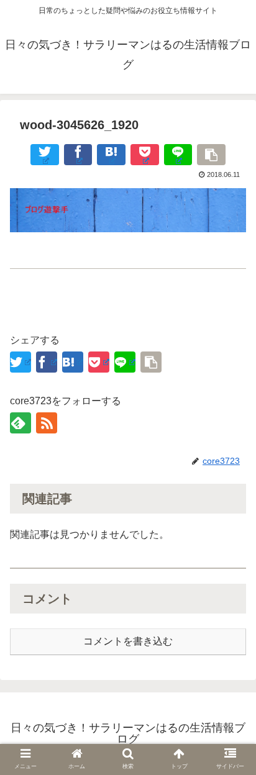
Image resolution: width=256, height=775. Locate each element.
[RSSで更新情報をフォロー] (46, 422)
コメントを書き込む (128, 641)
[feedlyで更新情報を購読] (20, 422)
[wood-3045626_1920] (111, 154)
